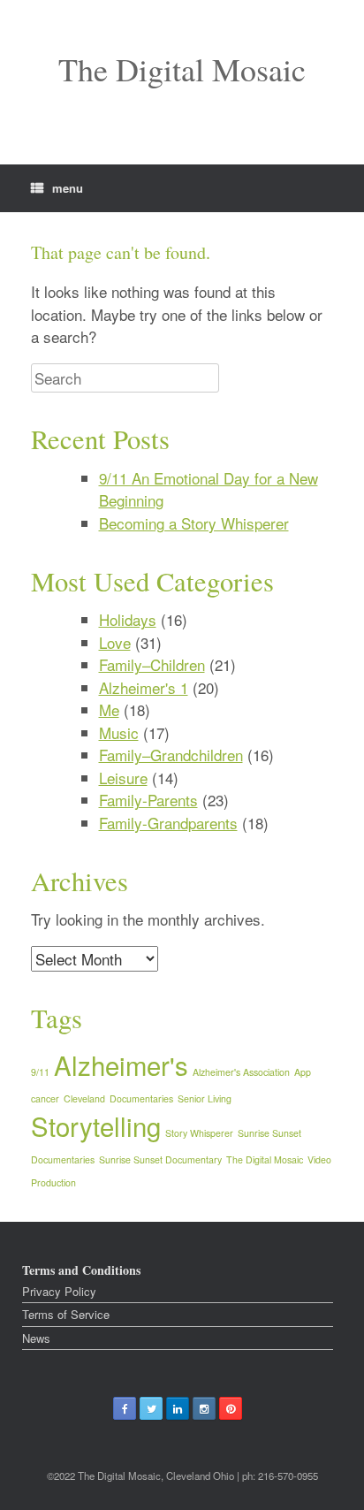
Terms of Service (66, 1314)
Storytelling (96, 1125)
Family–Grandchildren (171, 755)
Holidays (127, 619)
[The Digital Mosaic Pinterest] (230, 1408)
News (36, 1338)
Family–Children (152, 664)
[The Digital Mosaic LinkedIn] (177, 1408)
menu (67, 187)
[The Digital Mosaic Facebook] (124, 1408)
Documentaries (141, 1098)
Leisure (123, 777)
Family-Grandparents (168, 823)
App (302, 1072)
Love (115, 642)
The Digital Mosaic (264, 1159)
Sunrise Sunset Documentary (160, 1159)
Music (119, 732)
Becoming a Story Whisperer (194, 523)
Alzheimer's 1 (143, 687)
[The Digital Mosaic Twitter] (151, 1408)
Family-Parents (148, 800)
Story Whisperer (199, 1133)
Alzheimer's (121, 1064)
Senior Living (204, 1098)
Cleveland (84, 1098)
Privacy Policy (59, 1291)
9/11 (40, 1072)
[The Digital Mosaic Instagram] (204, 1408)
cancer (45, 1098)
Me (109, 709)
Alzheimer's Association (241, 1072)
